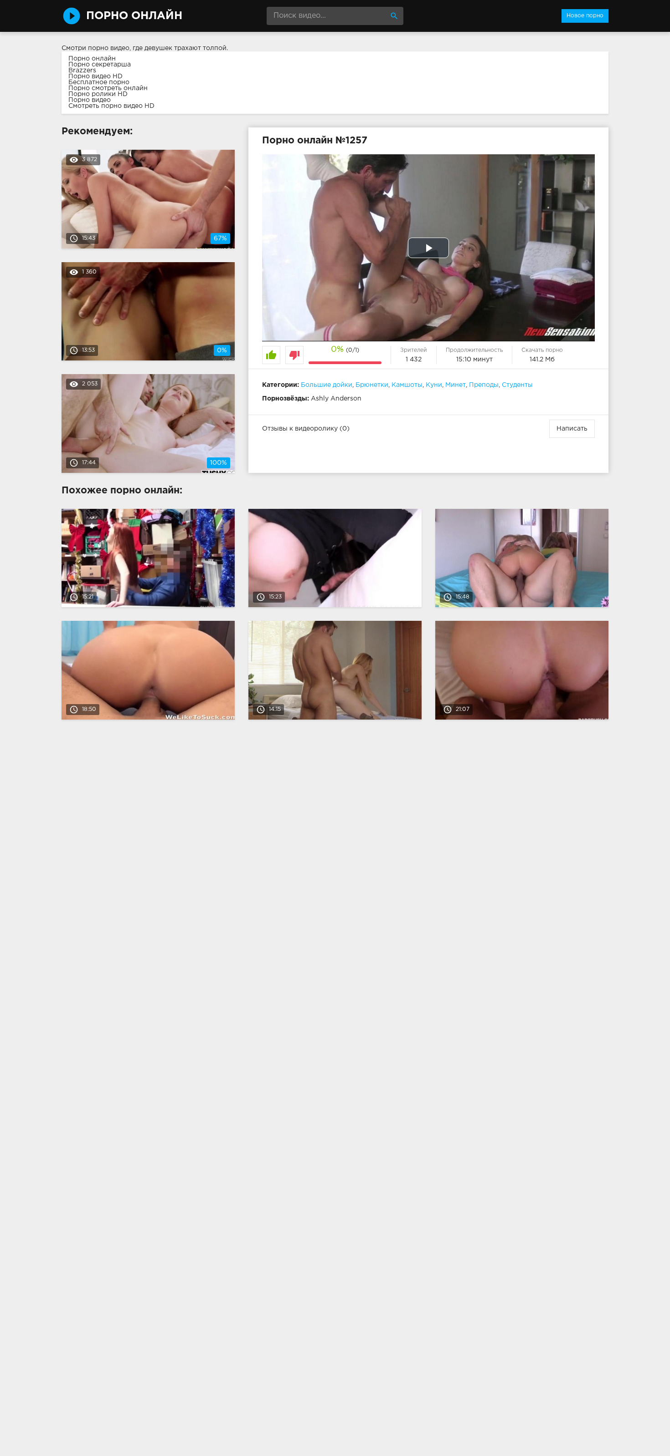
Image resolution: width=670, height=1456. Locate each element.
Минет (455, 385)
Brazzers (82, 70)
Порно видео (89, 100)
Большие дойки (326, 385)
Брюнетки (372, 385)
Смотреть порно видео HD (111, 106)
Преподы (484, 385)
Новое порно (585, 15)
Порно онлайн (92, 58)
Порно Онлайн (134, 16)
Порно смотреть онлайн (108, 88)
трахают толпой (200, 48)
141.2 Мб (542, 359)
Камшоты (407, 385)
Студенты (517, 385)
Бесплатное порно (98, 82)
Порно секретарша (99, 64)
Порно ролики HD (98, 94)
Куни (434, 385)
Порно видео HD (95, 76)
